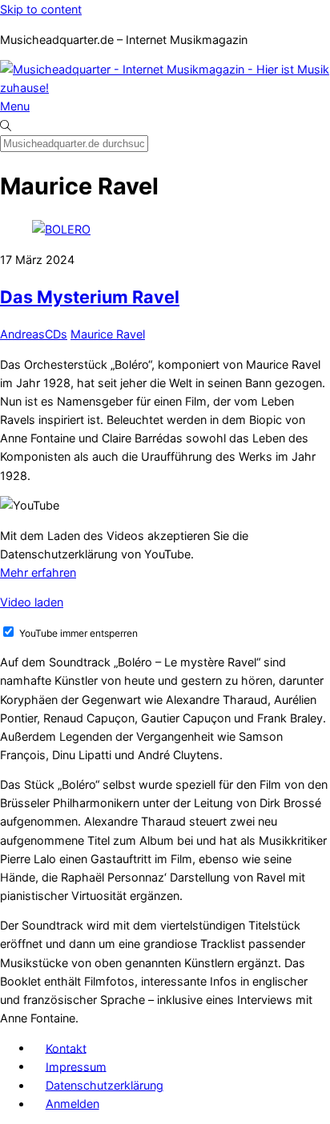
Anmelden (72, 1103)
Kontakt (66, 1047)
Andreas (22, 334)
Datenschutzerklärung (104, 1085)
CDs (56, 334)
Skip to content (41, 9)
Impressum (76, 1066)
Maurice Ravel (107, 334)
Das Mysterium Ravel (89, 296)
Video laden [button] (31, 602)
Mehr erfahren (38, 572)
